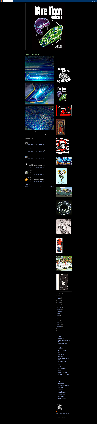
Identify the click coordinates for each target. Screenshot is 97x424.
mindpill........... (61, 379)
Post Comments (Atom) (36, 188)
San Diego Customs (62, 391)
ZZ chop (59, 336)
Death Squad (60, 387)
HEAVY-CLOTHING (62, 361)
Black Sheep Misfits (62, 376)
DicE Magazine (61, 364)
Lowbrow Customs (62, 394)
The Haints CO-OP (62, 350)
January (59, 326)
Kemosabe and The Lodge (63, 374)
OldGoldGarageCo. (62, 381)
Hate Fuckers (60, 366)
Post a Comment (28, 184)
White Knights (61, 396)
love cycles (60, 356)
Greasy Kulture (61, 347)
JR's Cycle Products (62, 372)
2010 (59, 304)
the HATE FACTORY (62, 398)
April (58, 320)
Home (40, 186)
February (59, 324)
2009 (59, 328)
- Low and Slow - (61, 377)
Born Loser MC (61, 389)
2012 (59, 300)
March (58, 322)
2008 (59, 330)
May (58, 318)
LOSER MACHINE (62, 392)
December (59, 306)
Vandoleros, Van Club (62, 368)
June (58, 317)
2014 (59, 297)
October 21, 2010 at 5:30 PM (36, 167)
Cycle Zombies (61, 354)
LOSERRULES (61, 348)
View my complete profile (62, 413)
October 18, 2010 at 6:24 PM (36, 151)
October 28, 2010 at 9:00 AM (36, 181)
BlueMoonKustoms (62, 411)
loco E (29, 155)
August (59, 313)
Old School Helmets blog (63, 385)
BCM (59, 352)
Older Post (52, 186)
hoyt (29, 177)
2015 (59, 295)
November (59, 307)
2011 (59, 302)
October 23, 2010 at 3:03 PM (36, 174)
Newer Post (27, 186)
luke (29, 170)
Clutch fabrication (31, 162)
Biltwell (59, 370)
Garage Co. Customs (62, 363)
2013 (59, 298)
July (58, 315)
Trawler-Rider (61, 338)
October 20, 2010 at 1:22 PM (36, 158)
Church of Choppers (62, 343)
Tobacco (30, 141)
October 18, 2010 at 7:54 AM (36, 144)
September (59, 311)
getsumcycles (61, 383)
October (59, 309)
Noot (59, 345)
